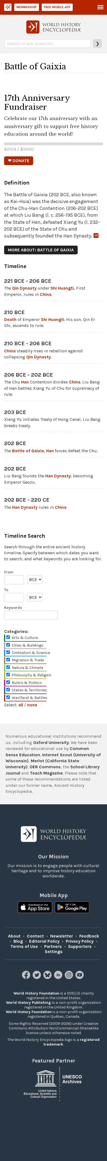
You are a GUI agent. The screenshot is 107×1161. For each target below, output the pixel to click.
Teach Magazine (46, 773)
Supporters (80, 946)
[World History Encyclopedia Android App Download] (72, 907)
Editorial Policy (44, 941)
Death (10, 319)
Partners (53, 946)
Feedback (89, 936)
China (45, 294)
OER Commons (45, 766)
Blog (18, 941)
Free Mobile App (57, 7)
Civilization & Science (31, 652)
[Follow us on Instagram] (69, 977)
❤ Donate (18, 160)
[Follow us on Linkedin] (59, 977)
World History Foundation (36, 993)
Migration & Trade (28, 660)
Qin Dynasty (24, 288)
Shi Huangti (62, 288)
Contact (35, 936)
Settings (54, 951)
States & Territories (29, 690)
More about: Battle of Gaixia (41, 249)
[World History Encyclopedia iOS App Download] (35, 907)
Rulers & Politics (27, 682)
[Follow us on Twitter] (37, 977)
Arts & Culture (25, 637)
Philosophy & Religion (31, 675)
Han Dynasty (58, 475)
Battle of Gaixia (28, 450)
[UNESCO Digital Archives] (53, 1083)
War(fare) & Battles (29, 697)
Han (25, 382)
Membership (26, 7)
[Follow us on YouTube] (80, 977)
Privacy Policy (80, 941)
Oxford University (51, 742)
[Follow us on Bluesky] (48, 977)
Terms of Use (24, 946)
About (14, 936)
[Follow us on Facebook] (27, 977)
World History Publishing (28, 1002)
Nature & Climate (27, 667)
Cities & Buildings (27, 645)
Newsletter (61, 936)
